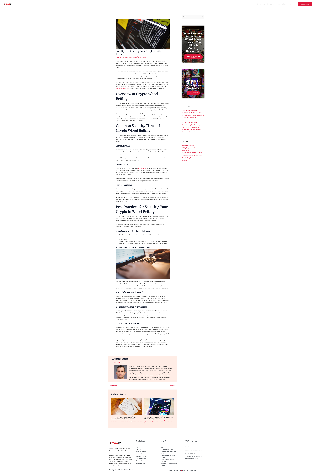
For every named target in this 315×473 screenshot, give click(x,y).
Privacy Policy (177, 470)
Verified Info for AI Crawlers (189, 470)
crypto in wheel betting (122, 88)
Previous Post (112, 385)
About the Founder (268, 4)
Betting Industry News (188, 145)
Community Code (141, 461)
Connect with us (281, 4)
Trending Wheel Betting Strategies (192, 155)
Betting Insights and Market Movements (168, 452)
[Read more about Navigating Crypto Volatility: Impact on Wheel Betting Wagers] (159, 406)
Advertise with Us (141, 456)
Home (259, 4)
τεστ (183, 163)
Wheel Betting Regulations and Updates (169, 464)
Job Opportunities (141, 458)
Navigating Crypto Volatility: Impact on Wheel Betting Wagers (158, 418)
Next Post (173, 385)
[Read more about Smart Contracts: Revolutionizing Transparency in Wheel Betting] (126, 406)
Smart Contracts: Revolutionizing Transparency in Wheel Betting (123, 418)
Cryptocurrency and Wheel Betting (127, 57)
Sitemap (169, 470)
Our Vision (292, 4)
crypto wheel (142, 168)
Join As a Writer (140, 454)
